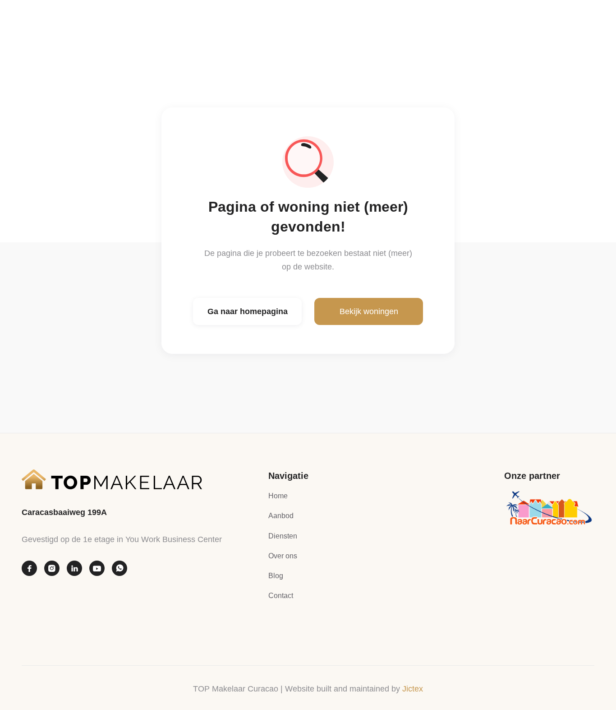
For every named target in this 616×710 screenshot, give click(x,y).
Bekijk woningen (369, 311)
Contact (280, 595)
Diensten (282, 536)
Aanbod (281, 516)
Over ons (282, 556)
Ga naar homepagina (247, 311)
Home (278, 496)
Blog (275, 576)
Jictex (412, 688)
